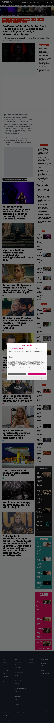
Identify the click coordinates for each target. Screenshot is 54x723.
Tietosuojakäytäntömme (41, 378)
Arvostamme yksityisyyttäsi (17, 348)
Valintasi (37, 348)
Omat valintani (17, 374)
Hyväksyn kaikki (36, 374)
